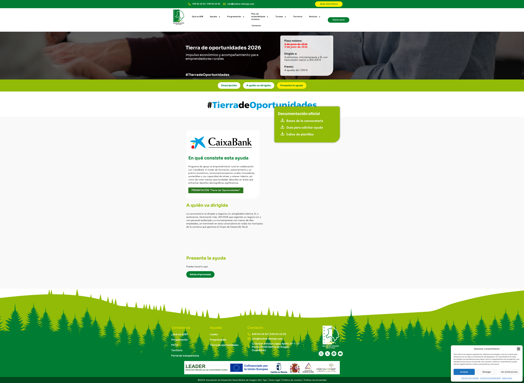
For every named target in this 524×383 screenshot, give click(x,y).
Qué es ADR (197, 17)
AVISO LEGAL (507, 378)
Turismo (279, 17)
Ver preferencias (509, 372)
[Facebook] (333, 353)
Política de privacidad (315, 380)
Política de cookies (292, 380)
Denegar (487, 372)
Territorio (297, 17)
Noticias (313, 17)
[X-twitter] (327, 353)
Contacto (256, 26)
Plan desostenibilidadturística (258, 16)
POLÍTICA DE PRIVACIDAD (490, 378)
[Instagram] (321, 353)
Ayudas (213, 17)
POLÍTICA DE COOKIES (470, 378)
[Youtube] (340, 353)
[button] (518, 348)
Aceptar (464, 372)
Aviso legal (274, 380)
